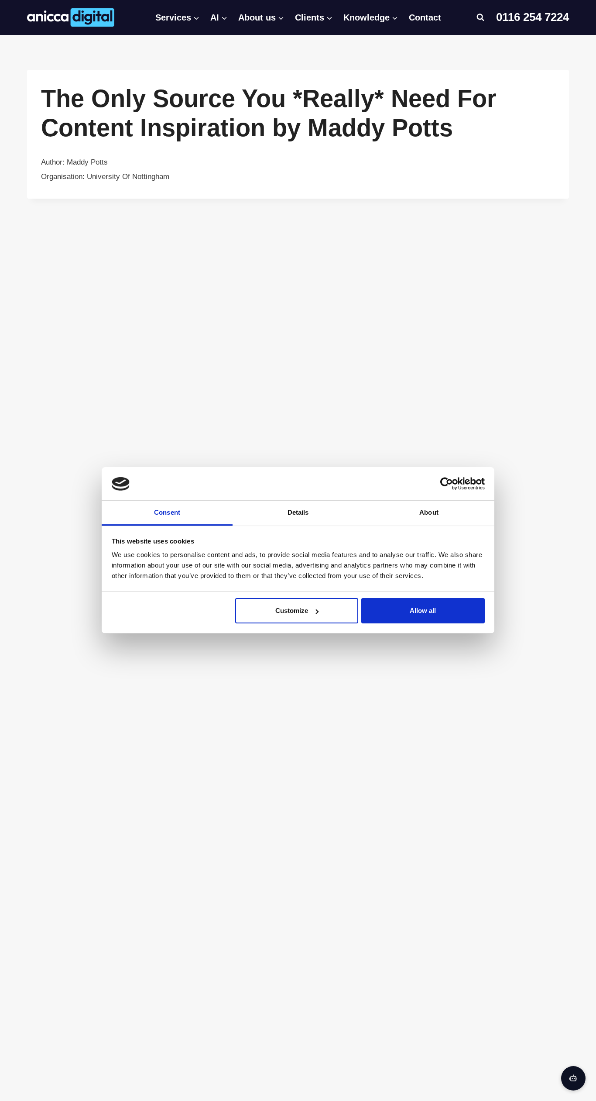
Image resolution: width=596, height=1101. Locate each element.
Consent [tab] (167, 512)
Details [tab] (298, 512)
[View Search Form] (480, 17)
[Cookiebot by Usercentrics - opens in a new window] (446, 483)
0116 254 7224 (532, 17)
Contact (425, 17)
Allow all (423, 610)
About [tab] (428, 512)
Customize (291, 610)
